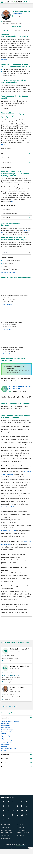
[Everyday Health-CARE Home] (16, 1)
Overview (6, 30)
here (2, 144)
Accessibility (5, 835)
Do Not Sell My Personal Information (23, 831)
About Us (20, 824)
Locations (16, 30)
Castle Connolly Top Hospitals (12, 507)
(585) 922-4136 (16, 26)
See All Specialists (9, 706)
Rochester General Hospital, (11, 675)
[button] (30, 2)
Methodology (5, 838)
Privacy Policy (5, 824)
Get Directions (7, 304)
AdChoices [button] (20, 835)
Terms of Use (5, 827)
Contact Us (20, 827)
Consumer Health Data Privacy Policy (7, 831)
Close (29, 848)
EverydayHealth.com (8, 531)
